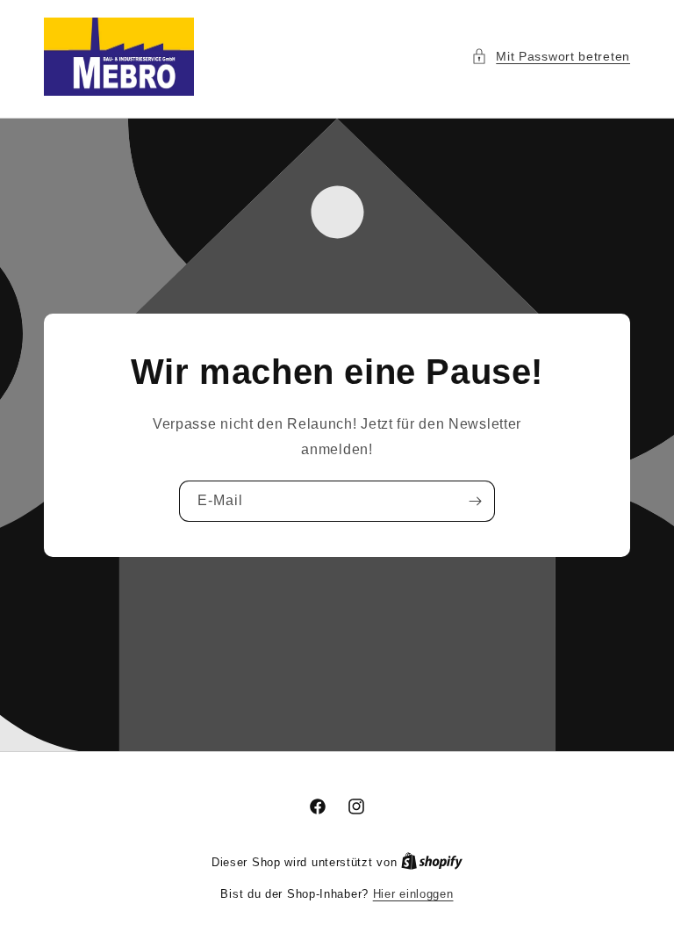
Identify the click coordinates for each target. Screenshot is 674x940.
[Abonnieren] (474, 500)
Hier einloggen (413, 893)
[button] (550, 57)
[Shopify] (431, 862)
